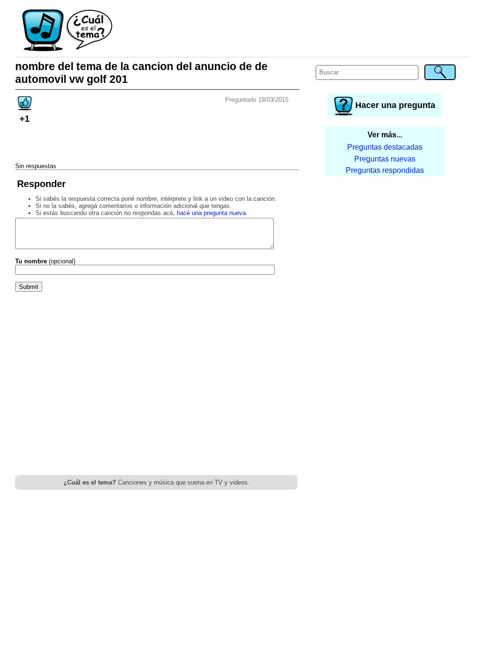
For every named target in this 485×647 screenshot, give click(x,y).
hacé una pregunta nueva (211, 212)
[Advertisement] (291, 30)
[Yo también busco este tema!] (25, 107)
